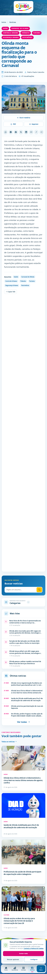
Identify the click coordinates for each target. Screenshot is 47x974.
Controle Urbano (10, 33)
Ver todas (22, 722)
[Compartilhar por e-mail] (31, 132)
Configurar (34, 959)
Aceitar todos (23, 953)
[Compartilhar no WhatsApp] (5, 132)
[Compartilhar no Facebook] (16, 132)
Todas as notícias (8, 742)
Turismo (36, 33)
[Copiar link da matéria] (36, 132)
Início (4, 22)
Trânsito (25, 33)
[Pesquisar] (39, 589)
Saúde (5, 28)
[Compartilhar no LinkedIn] (26, 132)
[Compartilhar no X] (21, 132)
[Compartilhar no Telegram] (10, 132)
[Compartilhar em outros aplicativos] (41, 132)
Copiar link (11, 292)
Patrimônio (27, 37)
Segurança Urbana (11, 37)
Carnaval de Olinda (19, 28)
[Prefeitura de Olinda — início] (23, 7)
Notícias (12, 22)
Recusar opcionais (13, 959)
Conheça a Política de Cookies (33, 948)
